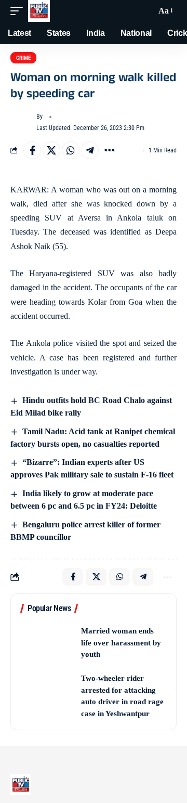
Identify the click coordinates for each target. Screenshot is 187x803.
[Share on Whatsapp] (70, 150)
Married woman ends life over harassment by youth (121, 642)
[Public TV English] (39, 11)
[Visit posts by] (21, 123)
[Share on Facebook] (32, 150)
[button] (19, 11)
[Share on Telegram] (90, 150)
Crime (23, 58)
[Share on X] (51, 150)
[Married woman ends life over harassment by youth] (47, 642)
